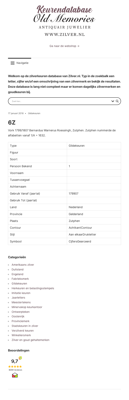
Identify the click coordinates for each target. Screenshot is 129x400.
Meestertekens (21, 302)
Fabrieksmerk (20, 278)
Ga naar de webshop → (64, 46)
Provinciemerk (20, 321)
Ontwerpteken (21, 311)
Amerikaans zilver (23, 264)
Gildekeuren (34, 113)
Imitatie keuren (21, 293)
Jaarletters (18, 297)
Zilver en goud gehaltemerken (30, 340)
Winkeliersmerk (21, 335)
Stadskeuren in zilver (25, 325)
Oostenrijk (18, 316)
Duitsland (18, 269)
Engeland (17, 274)
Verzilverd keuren (23, 330)
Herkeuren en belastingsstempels (33, 288)
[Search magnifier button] (117, 101)
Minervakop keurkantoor (27, 307)
